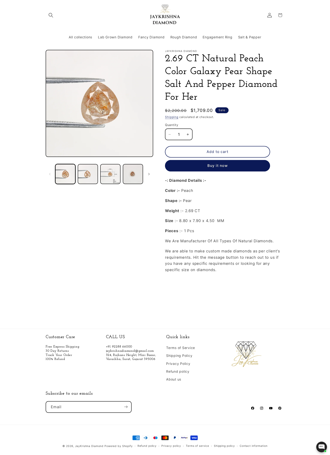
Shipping (171, 117)
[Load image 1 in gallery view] (65, 174)
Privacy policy (171, 445)
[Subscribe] (126, 407)
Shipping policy (224, 445)
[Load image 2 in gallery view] (88, 174)
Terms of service (197, 445)
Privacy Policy (178, 364)
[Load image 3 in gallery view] (110, 174)
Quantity (171, 125)
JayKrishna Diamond (89, 446)
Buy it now (217, 165)
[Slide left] (50, 174)
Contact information (254, 445)
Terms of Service (180, 348)
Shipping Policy (179, 356)
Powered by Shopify (118, 446)
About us (173, 379)
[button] (51, 15)
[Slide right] (149, 174)
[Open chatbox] (321, 447)
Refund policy (177, 371)
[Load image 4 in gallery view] (133, 174)
